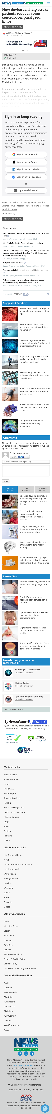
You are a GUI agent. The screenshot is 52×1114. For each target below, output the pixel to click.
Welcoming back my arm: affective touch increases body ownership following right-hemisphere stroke (25, 281)
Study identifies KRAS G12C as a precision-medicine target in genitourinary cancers (34, 646)
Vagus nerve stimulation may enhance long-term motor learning (33, 545)
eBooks (7, 826)
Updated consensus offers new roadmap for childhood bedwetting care (34, 615)
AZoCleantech (10, 992)
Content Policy (10, 963)
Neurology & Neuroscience (27, 669)
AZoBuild (8, 1020)
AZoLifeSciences (11, 1025)
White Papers (10, 793)
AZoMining (9, 1011)
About (6, 921)
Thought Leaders (12, 798)
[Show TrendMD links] (48, 294)
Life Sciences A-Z (11, 869)
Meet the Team (11, 926)
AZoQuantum (10, 1015)
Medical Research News (28, 205)
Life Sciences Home (13, 855)
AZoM (6, 983)
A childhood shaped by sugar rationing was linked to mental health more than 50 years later (34, 560)
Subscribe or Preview (24, 672)
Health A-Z (9, 788)
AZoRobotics (9, 1001)
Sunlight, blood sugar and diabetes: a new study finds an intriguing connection (34, 529)
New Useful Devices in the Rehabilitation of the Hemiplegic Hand (26, 234)
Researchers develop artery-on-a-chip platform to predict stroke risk (35, 311)
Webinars (8, 888)
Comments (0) (8, 213)
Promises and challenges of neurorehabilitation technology (26, 270)
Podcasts (8, 835)
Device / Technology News (24, 202)
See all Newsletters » (13, 709)
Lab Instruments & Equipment (18, 864)
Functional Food (11, 779)
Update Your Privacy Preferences (25, 1084)
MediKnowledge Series (14, 807)
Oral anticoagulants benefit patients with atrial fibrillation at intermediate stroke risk (35, 343)
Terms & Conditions (13, 954)
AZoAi (6, 1030)
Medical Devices (11, 817)
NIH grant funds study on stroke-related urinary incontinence (31, 423)
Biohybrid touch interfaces (13, 263)
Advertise (8, 945)
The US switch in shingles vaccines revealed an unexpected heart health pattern (31, 515)
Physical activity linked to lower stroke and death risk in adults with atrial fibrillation (34, 359)
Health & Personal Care (14, 812)
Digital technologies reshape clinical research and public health (33, 630)
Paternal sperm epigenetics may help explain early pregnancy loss (35, 584)
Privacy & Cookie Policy (14, 959)
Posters (7, 831)
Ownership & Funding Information (20, 968)
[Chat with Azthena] (45, 1108)
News (6, 784)
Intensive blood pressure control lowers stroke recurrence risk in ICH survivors (35, 391)
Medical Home (10, 774)
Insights (7, 802)
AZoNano (8, 987)
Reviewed (11, 58)
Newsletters (9, 935)
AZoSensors (9, 1006)
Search (7, 930)
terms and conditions (23, 1065)
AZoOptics (8, 997)
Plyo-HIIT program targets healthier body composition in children (34, 600)
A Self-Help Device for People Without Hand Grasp (23, 243)
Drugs (6, 821)
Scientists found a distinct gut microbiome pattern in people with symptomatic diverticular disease (34, 500)
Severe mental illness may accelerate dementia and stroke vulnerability (34, 327)
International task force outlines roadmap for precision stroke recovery (34, 407)
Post (6, 481)
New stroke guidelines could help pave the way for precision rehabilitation (34, 375)
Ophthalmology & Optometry (29, 696)
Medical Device (22, 683)
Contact (7, 949)
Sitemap (8, 940)
